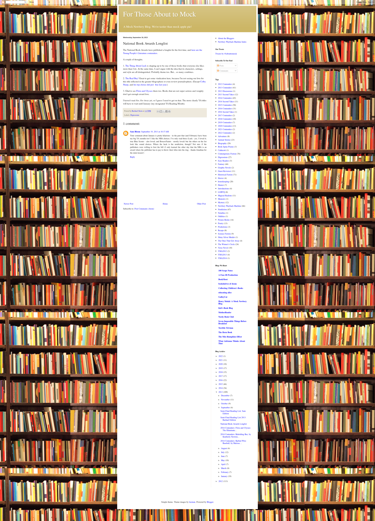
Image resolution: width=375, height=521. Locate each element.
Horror (221, 178)
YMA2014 (222, 258)
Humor (221, 185)
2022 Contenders (225, 132)
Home (165, 203)
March (224, 468)
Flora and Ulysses (144, 90)
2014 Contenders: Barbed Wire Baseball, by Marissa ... (233, 442)
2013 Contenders (225, 87)
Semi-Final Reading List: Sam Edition (233, 412)
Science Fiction (224, 233)
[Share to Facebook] (166, 111)
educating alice (225, 292)
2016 (221, 380)
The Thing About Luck (135, 65)
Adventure (222, 136)
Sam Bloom (135, 131)
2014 (221, 388)
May (223, 460)
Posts (221, 65)
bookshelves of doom (227, 283)
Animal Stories (224, 139)
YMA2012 (222, 251)
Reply (132, 156)
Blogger (210, 502)
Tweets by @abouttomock (226, 53)
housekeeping (223, 181)
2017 (221, 376)
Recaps (221, 230)
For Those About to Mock (159, 13)
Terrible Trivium (225, 327)
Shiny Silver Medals (226, 237)
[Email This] (158, 111)
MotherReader (224, 312)
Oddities (221, 216)
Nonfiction (222, 209)
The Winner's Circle (226, 244)
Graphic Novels (224, 167)
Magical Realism (225, 195)
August (224, 448)
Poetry (220, 223)
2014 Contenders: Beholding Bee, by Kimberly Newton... (235, 435)
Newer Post (128, 203)
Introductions (223, 188)
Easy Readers (223, 160)
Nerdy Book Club (226, 316)
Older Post (201, 203)
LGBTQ (221, 192)
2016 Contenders (225, 108)
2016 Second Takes (226, 111)
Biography (222, 143)
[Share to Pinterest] (169, 111)
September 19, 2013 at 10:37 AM (155, 131)
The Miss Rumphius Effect (230, 336)
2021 (221, 360)
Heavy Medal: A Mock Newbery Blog (232, 302)
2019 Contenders (225, 122)
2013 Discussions (225, 91)
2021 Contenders (225, 129)
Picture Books (224, 219)
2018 (221, 372)
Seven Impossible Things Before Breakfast (232, 322)
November (225, 399)
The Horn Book (225, 332)
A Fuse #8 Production (228, 274)
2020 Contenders (225, 125)
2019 (221, 368)
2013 (221, 392)
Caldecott (222, 150)
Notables (221, 213)
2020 (221, 364)
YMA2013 (222, 254)
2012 (221, 481)
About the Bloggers (226, 38)
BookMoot (223, 279)
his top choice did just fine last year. (150, 84)
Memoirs (221, 198)
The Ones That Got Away (228, 240)
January (224, 476)
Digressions (134, 115)
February (225, 472)
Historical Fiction (225, 174)
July (223, 452)
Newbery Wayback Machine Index (232, 41)
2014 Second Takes (226, 101)
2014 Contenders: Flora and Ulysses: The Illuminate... (235, 429)
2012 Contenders (225, 84)
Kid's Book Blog (225, 307)
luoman (192, 502)
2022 (221, 356)
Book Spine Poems (226, 146)
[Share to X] (163, 111)
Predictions (222, 226)
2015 (221, 384)
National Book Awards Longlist (233, 423)
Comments (223, 70)
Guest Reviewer (224, 171)
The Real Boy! (132, 78)
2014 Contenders (225, 98)
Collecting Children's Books (230, 288)
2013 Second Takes (226, 94)
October (224, 403)
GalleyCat (222, 296)
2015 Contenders (225, 105)
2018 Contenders (225, 118)
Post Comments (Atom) (144, 208)
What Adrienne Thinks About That (231, 342)
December (225, 395)
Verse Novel (223, 247)
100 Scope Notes (225, 270)
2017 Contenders (225, 115)
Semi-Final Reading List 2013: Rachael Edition (233, 418)
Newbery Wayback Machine (229, 205)
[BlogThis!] (161, 111)
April (223, 464)
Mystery (221, 202)
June (223, 456)
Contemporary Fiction (227, 153)
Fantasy (221, 164)
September (225, 407)
